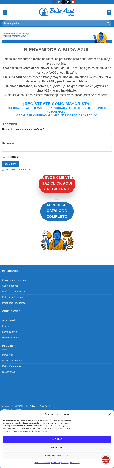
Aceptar (57, 439)
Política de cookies (42, 463)
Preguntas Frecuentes (14, 303)
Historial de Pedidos (13, 360)
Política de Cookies (12, 297)
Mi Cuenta (7, 354)
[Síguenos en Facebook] (54, 2)
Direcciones (8, 372)
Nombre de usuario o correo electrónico (28, 129)
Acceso (10, 163)
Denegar (57, 447)
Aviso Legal (75, 463)
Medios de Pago (10, 337)
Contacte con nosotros (14, 280)
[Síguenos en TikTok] (63, 2)
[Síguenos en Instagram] (59, 2)
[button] (109, 414)
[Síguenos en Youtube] (73, 2)
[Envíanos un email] (68, 2)
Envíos (6, 326)
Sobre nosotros (10, 286)
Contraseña (14, 143)
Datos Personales (11, 366)
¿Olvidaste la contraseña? (16, 169)
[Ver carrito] (109, 12)
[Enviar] (108, 23)
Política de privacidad (60, 463)
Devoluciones (9, 331)
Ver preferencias (57, 455)
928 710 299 (16, 409)
